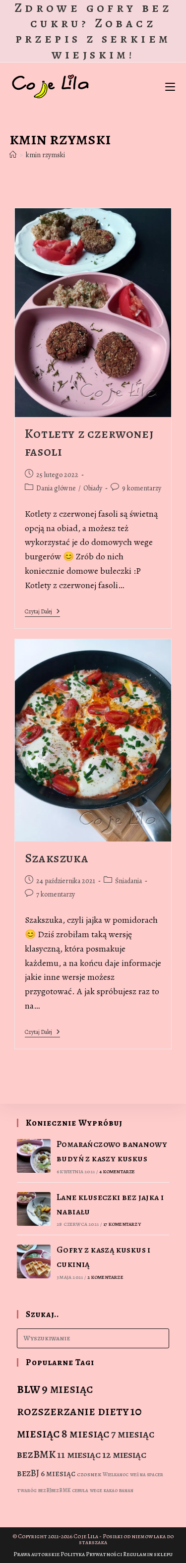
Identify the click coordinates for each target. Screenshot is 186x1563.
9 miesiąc (67, 1389)
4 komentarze (117, 1171)
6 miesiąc (58, 1473)
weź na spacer (146, 1474)
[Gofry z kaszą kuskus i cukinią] (34, 1261)
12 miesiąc (124, 1454)
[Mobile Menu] (170, 86)
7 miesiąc (132, 1434)
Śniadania (128, 881)
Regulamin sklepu (148, 1554)
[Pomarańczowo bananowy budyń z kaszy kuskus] (34, 1156)
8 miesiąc (86, 1434)
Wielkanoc (115, 1474)
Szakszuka (56, 858)
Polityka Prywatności (91, 1554)
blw (28, 1388)
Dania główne (56, 488)
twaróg (27, 1490)
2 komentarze (105, 1277)
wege (96, 1490)
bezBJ (28, 1473)
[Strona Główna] (12, 155)
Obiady (92, 488)
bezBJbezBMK (54, 1490)
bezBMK (36, 1454)
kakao (111, 1490)
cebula (80, 1490)
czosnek (89, 1474)
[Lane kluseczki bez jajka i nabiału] (34, 1209)
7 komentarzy (55, 894)
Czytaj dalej (42, 612)
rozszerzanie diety (73, 1411)
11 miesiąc (79, 1454)
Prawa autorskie (36, 1554)
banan (126, 1490)
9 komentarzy (141, 488)
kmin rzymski (45, 155)
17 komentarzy (122, 1224)
